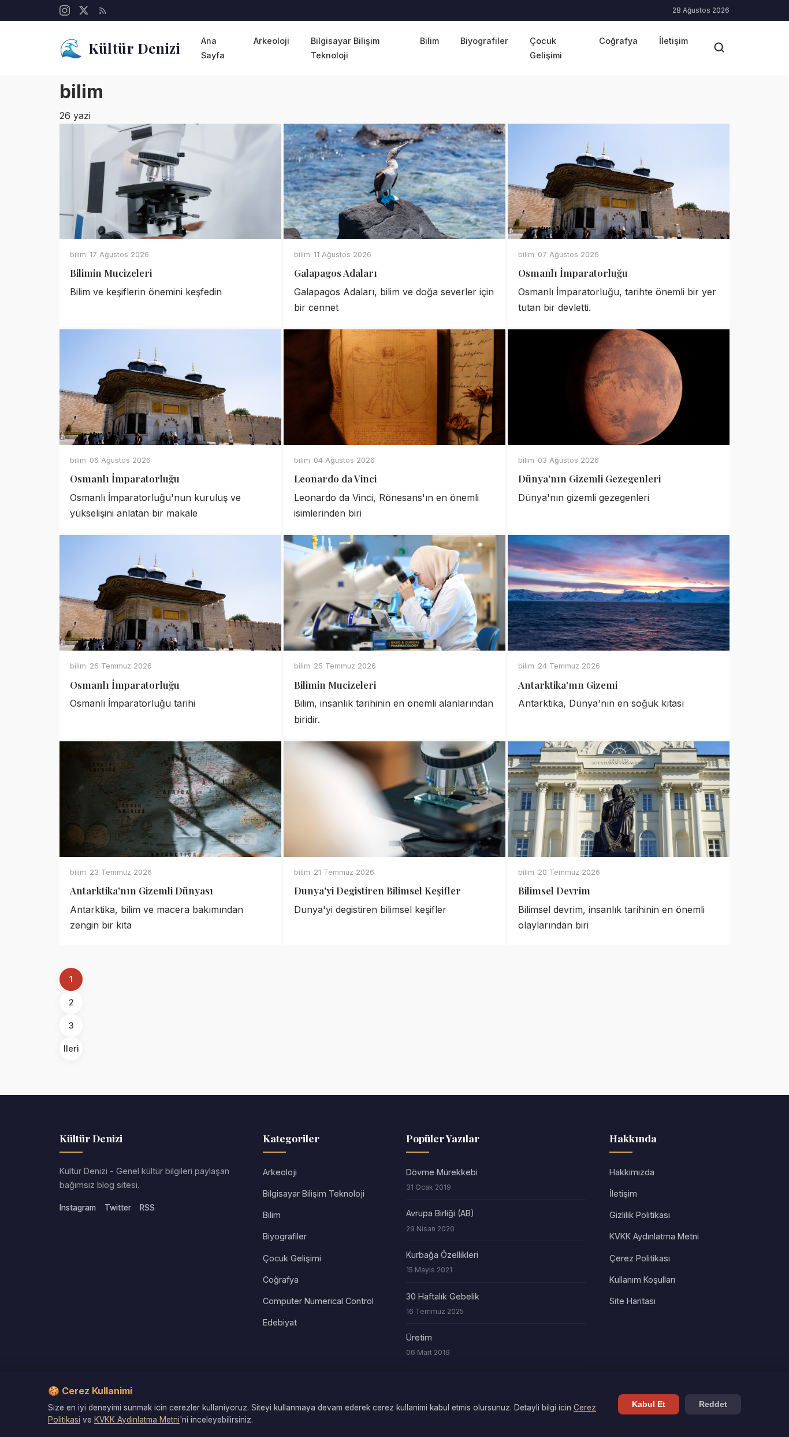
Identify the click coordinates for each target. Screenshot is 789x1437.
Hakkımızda (631, 1172)
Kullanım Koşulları (642, 1279)
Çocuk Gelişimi (546, 48)
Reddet (713, 1404)
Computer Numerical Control (318, 1301)
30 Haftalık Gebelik (442, 1296)
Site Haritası (632, 1301)
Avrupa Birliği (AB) (440, 1213)
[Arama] (719, 48)
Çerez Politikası (639, 1258)
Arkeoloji (271, 41)
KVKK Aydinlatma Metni (137, 1419)
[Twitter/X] (84, 10)
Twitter (118, 1207)
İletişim (673, 41)
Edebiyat (280, 1322)
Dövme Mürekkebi (442, 1172)
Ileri (71, 1048)
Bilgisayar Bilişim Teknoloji (345, 48)
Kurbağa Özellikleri (442, 1255)
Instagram (77, 1207)
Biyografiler (484, 41)
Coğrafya (618, 41)
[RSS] (103, 10)
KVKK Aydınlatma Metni (654, 1236)
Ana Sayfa (213, 48)
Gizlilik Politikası (639, 1215)
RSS (147, 1207)
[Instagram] (64, 10)
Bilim (429, 41)
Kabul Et (648, 1404)
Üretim (419, 1337)
